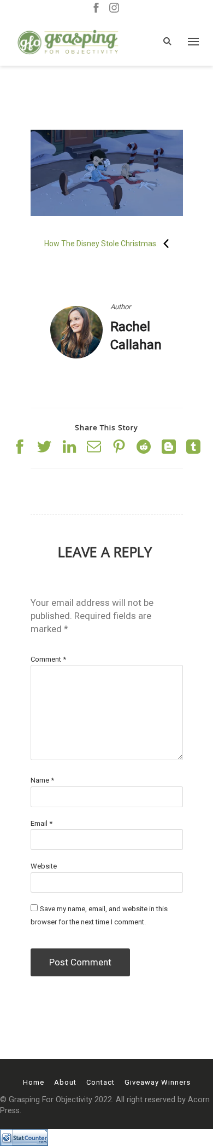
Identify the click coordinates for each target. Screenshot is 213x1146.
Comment (48, 659)
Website (44, 866)
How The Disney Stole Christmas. (101, 243)
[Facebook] (96, 8)
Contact (100, 1082)
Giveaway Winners (158, 1082)
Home (33, 1082)
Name (42, 780)
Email (41, 823)
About (65, 1082)
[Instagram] (114, 8)
